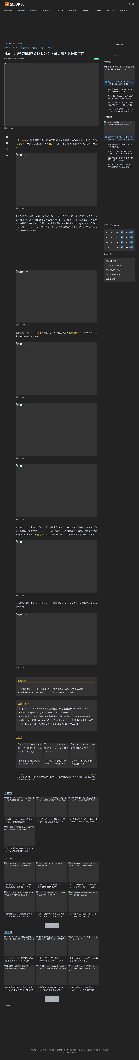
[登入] (129, 4)
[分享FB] (6, 136)
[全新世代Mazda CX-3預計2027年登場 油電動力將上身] (83, 946)
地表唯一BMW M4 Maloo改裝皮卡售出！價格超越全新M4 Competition (54, 708)
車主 (41, 48)
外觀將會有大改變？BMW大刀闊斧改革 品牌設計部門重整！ (49, 692)
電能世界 (47, 10)
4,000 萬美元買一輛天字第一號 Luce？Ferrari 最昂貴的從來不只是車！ (84, 988)
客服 (44, 1050)
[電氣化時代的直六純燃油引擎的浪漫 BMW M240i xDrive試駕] (30, 751)
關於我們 (97, 1050)
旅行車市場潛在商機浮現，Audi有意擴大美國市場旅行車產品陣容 (19, 849)
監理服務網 (110, 279)
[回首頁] (16, 4)
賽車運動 (124, 10)
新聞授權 (51, 1050)
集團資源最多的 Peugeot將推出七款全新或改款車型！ (47, 712)
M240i (7, 48)
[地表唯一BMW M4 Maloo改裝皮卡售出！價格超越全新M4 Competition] (19, 807)
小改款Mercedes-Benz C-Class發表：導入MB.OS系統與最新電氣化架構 (51, 988)
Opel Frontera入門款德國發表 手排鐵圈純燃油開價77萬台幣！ (50, 724)
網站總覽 (105, 1050)
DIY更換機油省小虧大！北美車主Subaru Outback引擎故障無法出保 (84, 820)
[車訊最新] (134, 62)
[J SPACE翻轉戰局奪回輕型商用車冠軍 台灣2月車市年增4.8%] (51, 901)
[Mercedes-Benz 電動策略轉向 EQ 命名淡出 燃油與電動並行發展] (19, 901)
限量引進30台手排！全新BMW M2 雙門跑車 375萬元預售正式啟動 (52, 688)
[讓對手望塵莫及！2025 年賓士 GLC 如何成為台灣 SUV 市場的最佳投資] (83, 872)
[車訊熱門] (134, 117)
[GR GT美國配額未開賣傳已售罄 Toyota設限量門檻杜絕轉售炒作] (19, 975)
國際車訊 (34, 10)
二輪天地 (85, 10)
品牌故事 (98, 10)
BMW (48, 48)
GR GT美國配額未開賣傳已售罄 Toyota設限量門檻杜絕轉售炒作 (19, 988)
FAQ (40, 1050)
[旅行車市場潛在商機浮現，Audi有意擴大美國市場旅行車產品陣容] (19, 836)
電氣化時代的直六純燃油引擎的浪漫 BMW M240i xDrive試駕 (29, 762)
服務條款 (60, 1050)
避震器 (34, 48)
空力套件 (26, 48)
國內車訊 (8, 10)
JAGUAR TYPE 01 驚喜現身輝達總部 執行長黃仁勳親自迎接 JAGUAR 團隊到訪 (19, 959)
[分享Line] (6, 143)
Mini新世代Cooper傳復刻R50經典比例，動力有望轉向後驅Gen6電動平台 (56, 716)
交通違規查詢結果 (113, 270)
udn (6, 43)
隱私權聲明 (73, 1050)
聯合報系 (82, 1050)
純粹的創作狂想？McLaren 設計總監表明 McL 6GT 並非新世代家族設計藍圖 (57, 720)
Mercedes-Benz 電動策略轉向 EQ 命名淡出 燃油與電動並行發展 (18, 915)
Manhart (16, 48)
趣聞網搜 (72, 10)
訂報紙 (89, 1050)
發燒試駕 (21, 10)
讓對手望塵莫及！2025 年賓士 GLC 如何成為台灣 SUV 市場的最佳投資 (84, 885)
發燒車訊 (11, 43)
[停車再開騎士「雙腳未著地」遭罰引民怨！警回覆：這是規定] (83, 901)
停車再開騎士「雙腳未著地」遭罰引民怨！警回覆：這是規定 (83, 915)
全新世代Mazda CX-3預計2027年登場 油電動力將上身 (84, 959)
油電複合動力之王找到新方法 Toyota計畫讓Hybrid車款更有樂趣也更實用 (51, 959)
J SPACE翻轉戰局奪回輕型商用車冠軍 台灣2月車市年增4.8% (50, 915)
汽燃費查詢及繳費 (113, 274)
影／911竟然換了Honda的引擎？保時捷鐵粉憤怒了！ (49, 885)
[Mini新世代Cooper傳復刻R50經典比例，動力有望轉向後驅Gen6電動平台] (51, 807)
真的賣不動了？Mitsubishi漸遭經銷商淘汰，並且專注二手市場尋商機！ (18, 885)
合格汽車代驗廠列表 (114, 265)
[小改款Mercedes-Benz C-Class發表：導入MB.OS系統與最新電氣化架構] (51, 975)
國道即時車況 (111, 261)
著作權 (66, 1050)
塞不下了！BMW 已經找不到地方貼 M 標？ (83, 762)
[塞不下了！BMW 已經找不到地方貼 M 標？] (83, 751)
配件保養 (111, 10)
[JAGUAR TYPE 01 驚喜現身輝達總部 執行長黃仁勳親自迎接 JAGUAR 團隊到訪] (19, 946)
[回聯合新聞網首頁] (7, 4)
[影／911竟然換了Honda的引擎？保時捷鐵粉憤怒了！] (51, 872)
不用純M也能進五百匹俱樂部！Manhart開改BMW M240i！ (56, 762)
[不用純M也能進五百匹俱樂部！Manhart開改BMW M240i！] (56, 751)
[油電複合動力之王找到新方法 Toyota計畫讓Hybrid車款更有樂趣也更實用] (51, 946)
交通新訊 (59, 10)
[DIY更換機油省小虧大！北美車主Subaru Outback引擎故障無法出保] (83, 807)
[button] (133, 4)
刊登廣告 (34, 1050)
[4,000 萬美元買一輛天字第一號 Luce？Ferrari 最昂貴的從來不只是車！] (83, 975)
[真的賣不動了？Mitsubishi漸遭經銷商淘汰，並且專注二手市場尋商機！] (19, 872)
